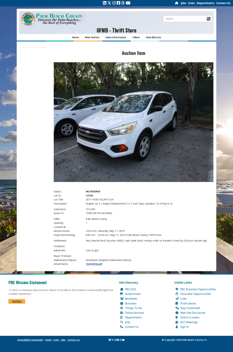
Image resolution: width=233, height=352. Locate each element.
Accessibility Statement (30, 339)
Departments (205, 3)
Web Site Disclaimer (192, 313)
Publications (188, 303)
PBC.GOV (130, 289)
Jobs (183, 3)
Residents (130, 298)
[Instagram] (114, 3)
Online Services (134, 313)
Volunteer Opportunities (195, 294)
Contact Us (223, 3)
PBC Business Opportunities (198, 289)
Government (132, 294)
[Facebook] (118, 3)
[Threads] (123, 3)
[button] (209, 19)
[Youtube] (128, 3)
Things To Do (133, 308)
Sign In (184, 327)
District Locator (190, 317)
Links (191, 3)
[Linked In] (104, 3)
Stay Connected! (190, 308)
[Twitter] (109, 3)
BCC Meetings (189, 322)
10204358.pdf (94, 264)
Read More (17, 301)
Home (48, 339)
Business (130, 303)
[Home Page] (177, 3)
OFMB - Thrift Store (116, 30)
